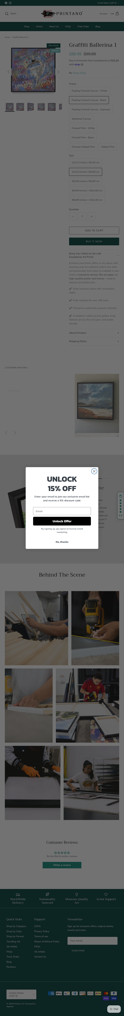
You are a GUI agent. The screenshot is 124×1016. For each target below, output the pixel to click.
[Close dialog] (94, 471)
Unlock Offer (62, 521)
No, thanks (62, 542)
